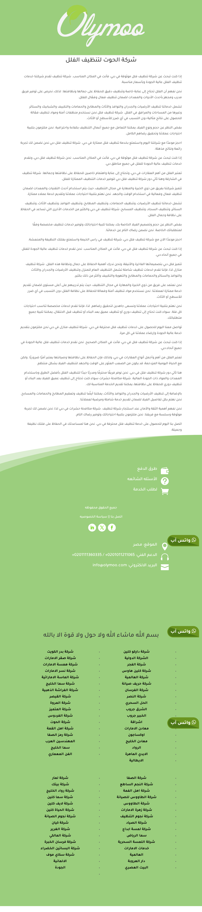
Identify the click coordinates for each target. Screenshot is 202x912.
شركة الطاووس (136, 804)
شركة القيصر (60, 697)
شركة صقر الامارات (60, 658)
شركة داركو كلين (136, 652)
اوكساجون (136, 735)
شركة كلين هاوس (136, 671)
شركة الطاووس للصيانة (136, 797)
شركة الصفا (136, 778)
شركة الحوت (60, 722)
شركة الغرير (60, 829)
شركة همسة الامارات (60, 665)
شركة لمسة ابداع (136, 829)
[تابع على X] (102, 528)
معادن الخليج (137, 741)
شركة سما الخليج (60, 684)
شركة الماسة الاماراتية (60, 677)
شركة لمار (60, 778)
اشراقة (136, 722)
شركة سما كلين (60, 797)
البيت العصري (136, 868)
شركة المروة (60, 703)
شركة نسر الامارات (60, 671)
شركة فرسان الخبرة (60, 842)
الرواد (136, 748)
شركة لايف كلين (60, 804)
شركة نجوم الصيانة (60, 816)
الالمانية (60, 861)
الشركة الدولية (136, 658)
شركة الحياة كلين (60, 810)
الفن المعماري (60, 754)
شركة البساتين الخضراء (60, 848)
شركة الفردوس (60, 716)
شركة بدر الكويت (60, 652)
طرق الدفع (147, 469)
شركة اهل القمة (60, 729)
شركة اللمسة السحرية (136, 842)
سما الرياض (137, 836)
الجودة (60, 868)
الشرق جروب (136, 709)
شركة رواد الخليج (60, 791)
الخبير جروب (136, 716)
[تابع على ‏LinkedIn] (92, 528)
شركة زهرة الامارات (136, 810)
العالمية (136, 855)
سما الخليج (60, 748)
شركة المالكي (60, 836)
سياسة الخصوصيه (94, 517)
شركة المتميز (60, 709)
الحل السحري (136, 703)
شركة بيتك (60, 784)
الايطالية (136, 761)
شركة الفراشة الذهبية (60, 690)
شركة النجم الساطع (136, 784)
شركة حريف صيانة (136, 684)
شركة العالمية (136, 677)
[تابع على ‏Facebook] (112, 528)
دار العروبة (136, 861)
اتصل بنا (116, 517)
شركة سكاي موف (60, 855)
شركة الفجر (136, 665)
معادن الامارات (136, 729)
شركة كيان (60, 823)
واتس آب (181, 631)
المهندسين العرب (60, 741)
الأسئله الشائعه (142, 479)
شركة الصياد (136, 823)
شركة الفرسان (136, 690)
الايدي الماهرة (136, 754)
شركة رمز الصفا (60, 735)
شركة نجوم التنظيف (136, 816)
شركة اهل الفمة (136, 791)
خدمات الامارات (136, 848)
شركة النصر (136, 697)
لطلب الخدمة (145, 489)
